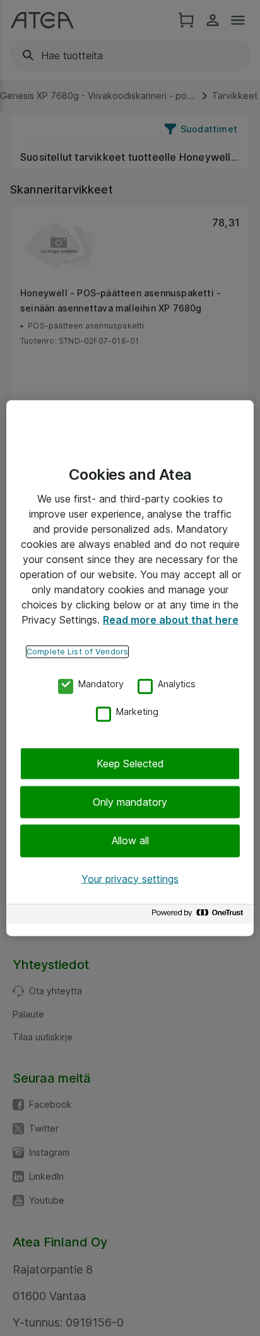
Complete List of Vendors (77, 651)
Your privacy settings (130, 878)
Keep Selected (130, 763)
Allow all (130, 840)
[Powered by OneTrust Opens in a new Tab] (199, 916)
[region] (130, 668)
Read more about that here (171, 619)
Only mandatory (130, 802)
